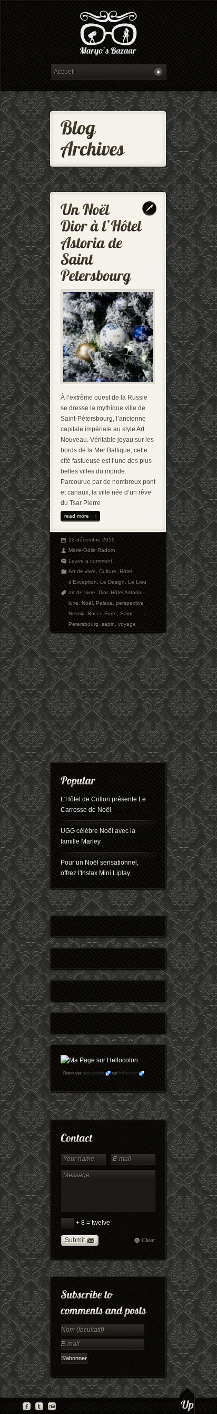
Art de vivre (82, 571)
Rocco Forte (102, 613)
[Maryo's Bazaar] (108, 35)
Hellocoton (128, 1073)
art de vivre (81, 592)
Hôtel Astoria (126, 592)
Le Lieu (137, 582)
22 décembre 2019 (91, 540)
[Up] (187, 1401)
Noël (87, 603)
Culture (107, 571)
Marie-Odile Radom (91, 550)
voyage (127, 624)
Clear (148, 1240)
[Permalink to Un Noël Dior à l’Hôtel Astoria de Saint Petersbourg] (103, 240)
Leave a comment (90, 561)
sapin (108, 624)
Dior (102, 592)
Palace (104, 603)
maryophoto (93, 1073)
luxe (73, 603)
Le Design (112, 582)
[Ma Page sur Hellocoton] (99, 1060)
